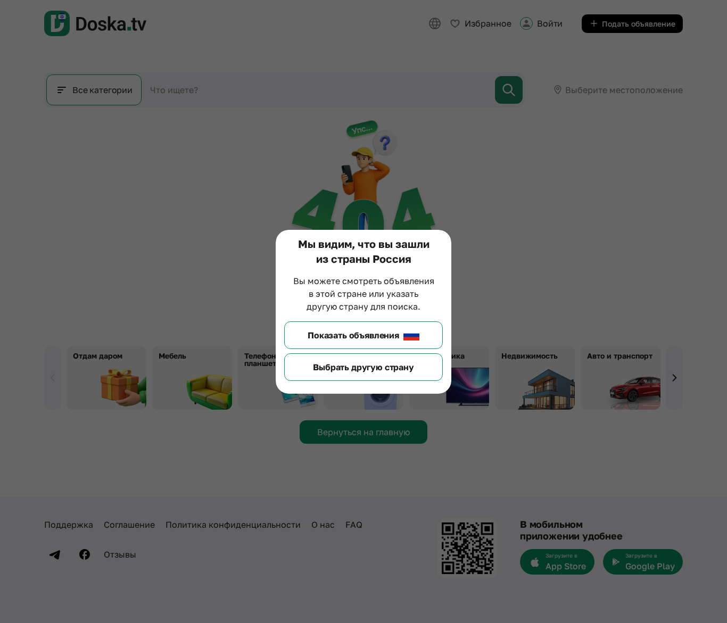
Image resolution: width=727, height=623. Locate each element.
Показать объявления (353, 335)
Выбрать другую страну (363, 367)
